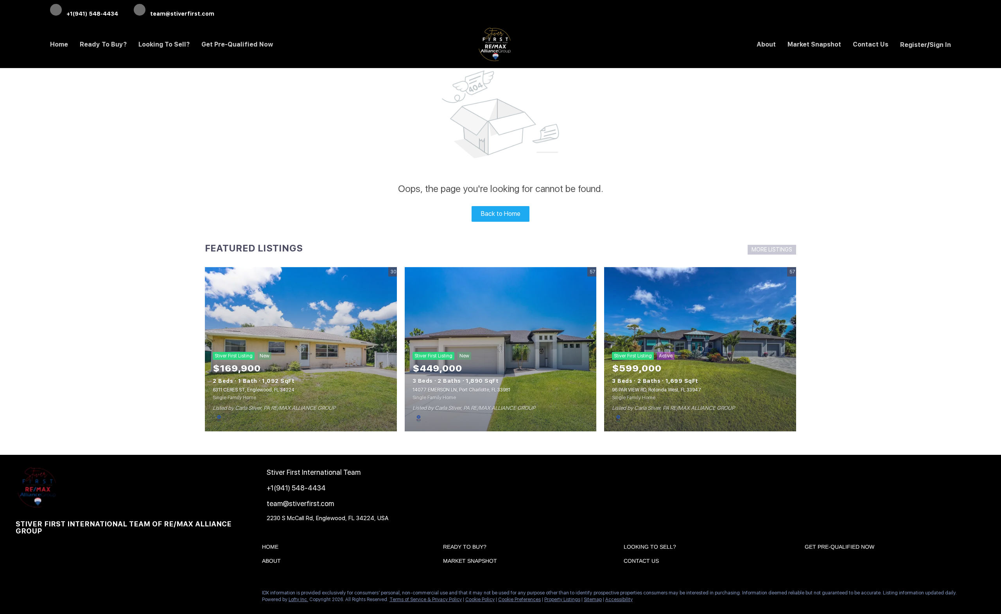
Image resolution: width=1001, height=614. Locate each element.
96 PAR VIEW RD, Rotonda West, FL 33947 (656, 390)
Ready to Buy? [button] (103, 44)
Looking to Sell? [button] (164, 44)
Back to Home (500, 213)
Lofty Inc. (298, 599)
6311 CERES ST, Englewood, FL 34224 (253, 390)
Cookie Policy (480, 599)
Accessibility (619, 599)
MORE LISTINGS (772, 249)
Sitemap (593, 599)
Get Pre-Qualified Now (237, 44)
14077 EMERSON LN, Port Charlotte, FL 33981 (461, 390)
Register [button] (913, 44)
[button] (272, 548)
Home (59, 44)
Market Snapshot (814, 44)
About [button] (766, 44)
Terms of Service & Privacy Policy (425, 599)
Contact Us (870, 44)
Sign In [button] (940, 44)
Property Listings (562, 599)
